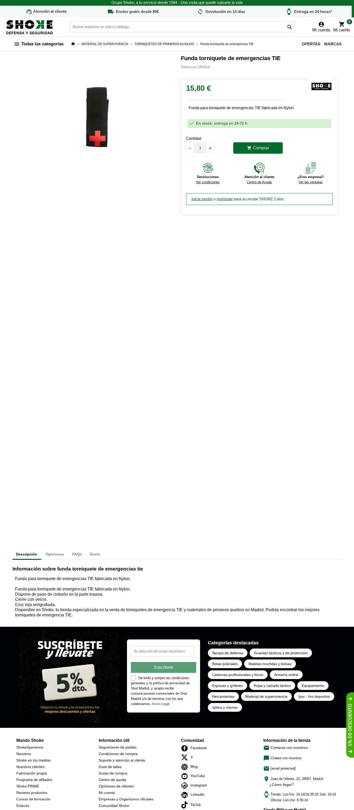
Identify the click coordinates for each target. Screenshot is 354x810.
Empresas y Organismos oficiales (126, 799)
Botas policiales (225, 664)
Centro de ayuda (112, 780)
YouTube (185, 776)
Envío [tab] (95, 554)
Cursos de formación (33, 799)
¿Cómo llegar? (282, 785)
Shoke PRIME (27, 786)
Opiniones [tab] (55, 554)
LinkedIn (185, 795)
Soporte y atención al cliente (122, 760)
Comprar (258, 148)
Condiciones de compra (118, 754)
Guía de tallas (110, 767)
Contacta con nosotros (285, 747)
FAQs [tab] (77, 554)
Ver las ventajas (311, 182)
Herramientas (223, 696)
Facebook (185, 748)
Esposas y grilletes (227, 686)
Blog (185, 767)
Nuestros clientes (30, 767)
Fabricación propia (31, 773)
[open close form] (350, 725)
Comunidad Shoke (114, 806)
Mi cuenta (107, 793)
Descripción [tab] (26, 554)
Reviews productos (31, 793)
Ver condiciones (208, 182)
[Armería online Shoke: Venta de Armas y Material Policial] (30, 26)
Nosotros (23, 754)
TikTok (185, 804)
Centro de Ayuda (259, 182)
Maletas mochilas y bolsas (270, 664)
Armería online (286, 675)
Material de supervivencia (266, 696)
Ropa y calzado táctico (272, 686)
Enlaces (22, 806)
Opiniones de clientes (116, 786)
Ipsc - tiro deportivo (314, 696)
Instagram (185, 786)
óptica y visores (225, 707)
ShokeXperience (29, 747)
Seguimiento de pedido (118, 747)
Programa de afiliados (34, 780)
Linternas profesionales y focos (237, 675)
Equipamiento (313, 686)
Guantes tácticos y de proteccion (281, 653)
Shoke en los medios (33, 760)
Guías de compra (113, 773)
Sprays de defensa (227, 653)
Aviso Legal (160, 704)
